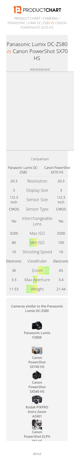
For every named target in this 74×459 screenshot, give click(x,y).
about (37, 453)
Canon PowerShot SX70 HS (57, 169)
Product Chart (27, 18)
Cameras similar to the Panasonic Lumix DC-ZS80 (37, 308)
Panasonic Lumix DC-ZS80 (23, 169)
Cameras (50, 18)
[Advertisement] (37, 111)
